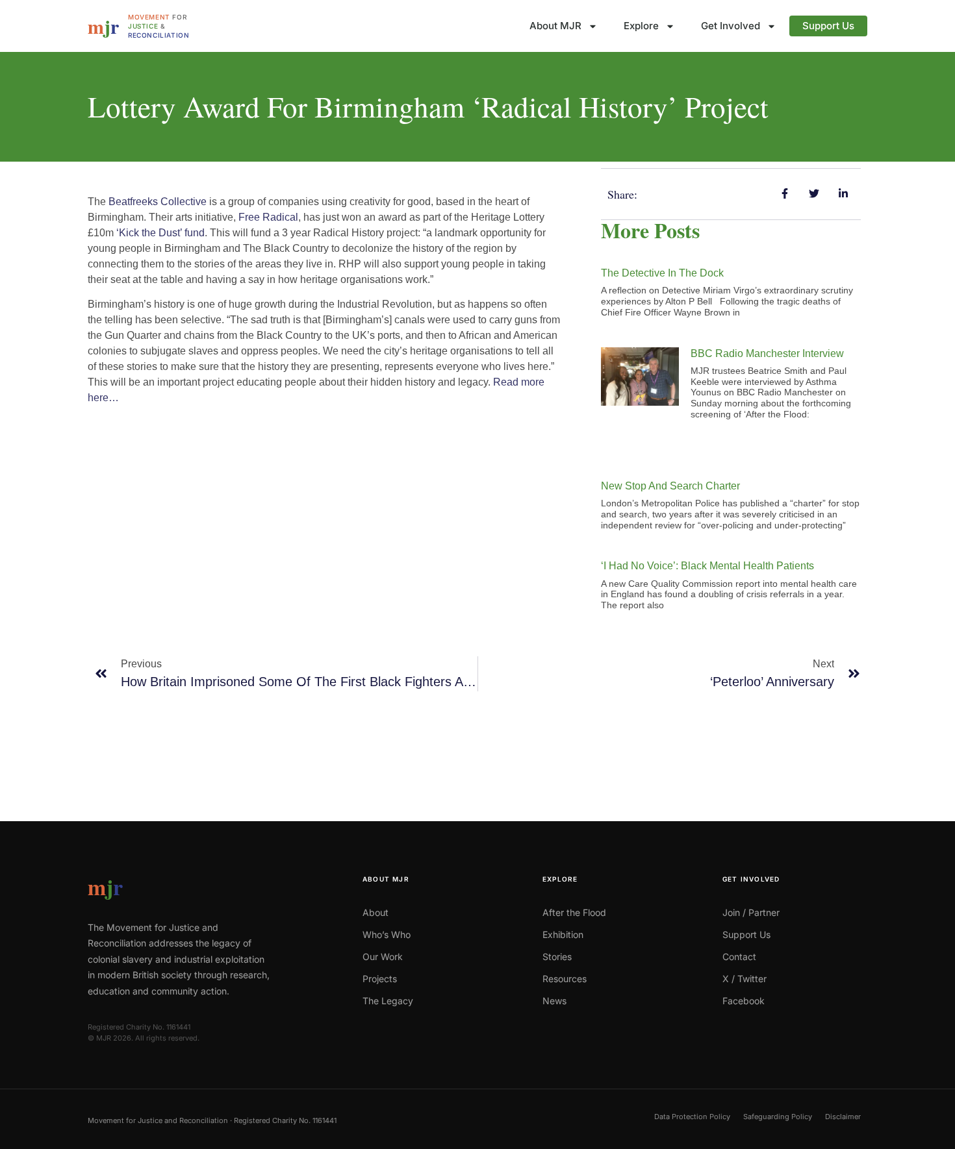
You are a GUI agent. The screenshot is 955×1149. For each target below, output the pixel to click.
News (554, 1000)
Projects (380, 978)
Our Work (383, 956)
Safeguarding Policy (777, 1116)
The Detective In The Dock (662, 272)
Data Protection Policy (692, 1116)
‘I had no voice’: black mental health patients (707, 565)
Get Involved (730, 25)
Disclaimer (843, 1116)
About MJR (555, 25)
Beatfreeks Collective (157, 201)
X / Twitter (744, 978)
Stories (557, 956)
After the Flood (574, 912)
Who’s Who (387, 934)
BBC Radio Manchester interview (767, 353)
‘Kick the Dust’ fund (160, 232)
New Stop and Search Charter (670, 485)
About (375, 912)
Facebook (743, 1000)
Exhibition (562, 934)
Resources (564, 978)
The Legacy (388, 1000)
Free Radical (268, 217)
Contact (739, 956)
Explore (641, 25)
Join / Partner (751, 912)
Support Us (828, 25)
